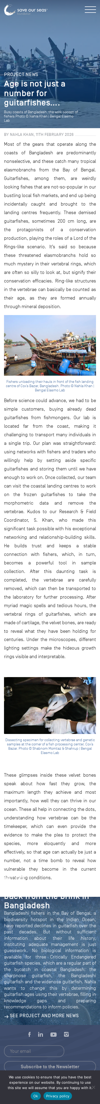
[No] (93, 1087)
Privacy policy (58, 1096)
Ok (35, 1096)
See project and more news (44, 1016)
